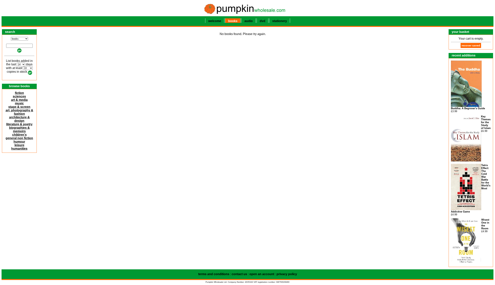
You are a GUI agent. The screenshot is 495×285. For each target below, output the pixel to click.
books (232, 21)
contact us (239, 274)
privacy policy (287, 274)
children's (19, 134)
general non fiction (19, 138)
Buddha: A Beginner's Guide (468, 108)
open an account (261, 274)
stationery (279, 21)
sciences (19, 96)
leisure (19, 145)
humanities (19, 148)
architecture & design (19, 119)
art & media (19, 100)
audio (248, 21)
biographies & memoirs (19, 129)
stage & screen (19, 106)
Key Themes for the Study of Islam (486, 122)
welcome (214, 21)
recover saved (471, 45)
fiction (19, 93)
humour (19, 141)
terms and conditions (213, 274)
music (19, 103)
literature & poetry (19, 124)
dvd (262, 21)
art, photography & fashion (19, 112)
